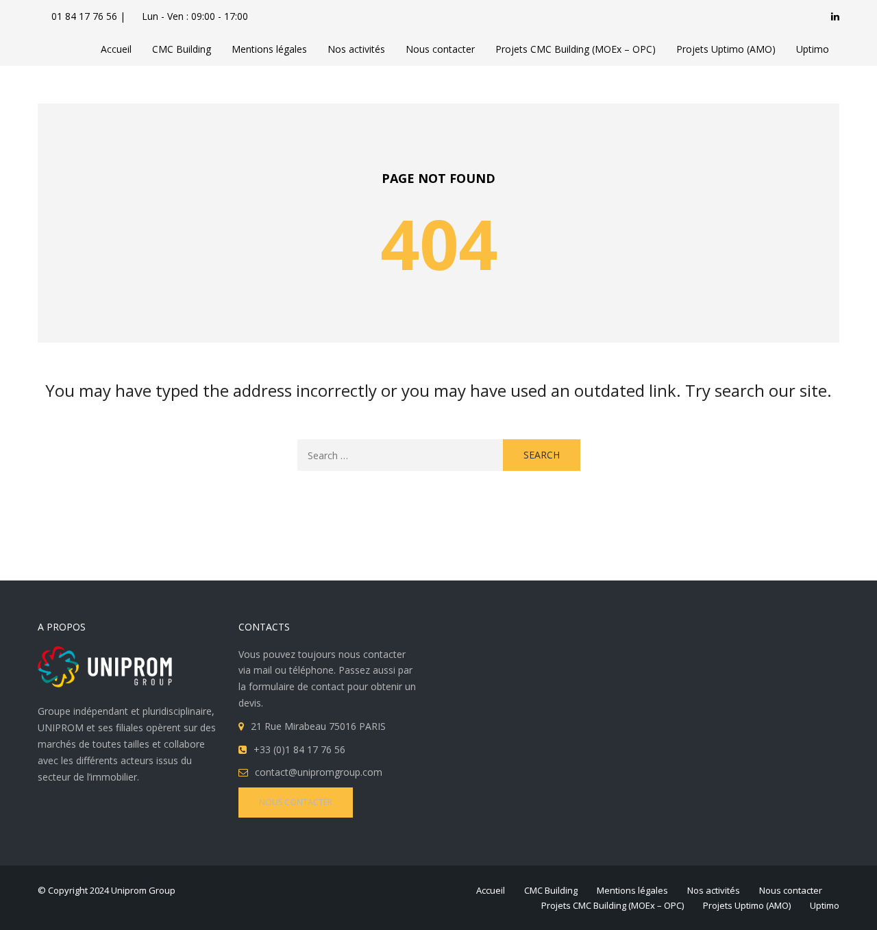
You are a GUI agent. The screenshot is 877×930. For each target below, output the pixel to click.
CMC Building (181, 49)
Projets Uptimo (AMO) (726, 49)
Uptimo (812, 49)
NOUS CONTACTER (295, 802)
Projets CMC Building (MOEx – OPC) (575, 49)
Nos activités (356, 49)
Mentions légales (269, 49)
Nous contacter (440, 49)
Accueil (116, 49)
